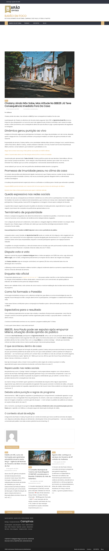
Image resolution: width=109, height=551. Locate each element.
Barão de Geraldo (25, 518)
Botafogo (7, 522)
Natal (9, 527)
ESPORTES (36, 23)
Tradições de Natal (23, 529)
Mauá (6, 527)
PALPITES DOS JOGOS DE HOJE (23, 541)
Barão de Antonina (15, 23)
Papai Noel (19, 527)
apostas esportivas (9, 518)
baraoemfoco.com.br (11, 470)
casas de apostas (17, 524)
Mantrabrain (27, 549)
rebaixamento (30, 527)
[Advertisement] (54, 38)
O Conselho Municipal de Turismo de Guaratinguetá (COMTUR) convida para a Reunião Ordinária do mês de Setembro (39, 474)
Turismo (26, 23)
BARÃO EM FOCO (15, 16)
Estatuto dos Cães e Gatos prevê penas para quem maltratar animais (25, 190)
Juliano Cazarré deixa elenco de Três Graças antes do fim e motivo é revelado (28, 154)
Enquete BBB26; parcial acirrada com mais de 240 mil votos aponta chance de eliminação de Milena (35, 186)
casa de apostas (8, 524)
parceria (24, 527)
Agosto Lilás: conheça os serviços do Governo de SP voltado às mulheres (62, 457)
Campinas (27, 521)
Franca (23, 524)
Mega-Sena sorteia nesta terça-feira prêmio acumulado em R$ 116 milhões (27, 151)
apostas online (17, 518)
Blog (44, 23)
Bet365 (31, 518)
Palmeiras (13, 527)
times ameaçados (14, 529)
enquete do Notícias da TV (30, 277)
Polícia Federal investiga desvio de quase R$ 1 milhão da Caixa (66, 512)
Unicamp (30, 529)
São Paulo (7, 529)
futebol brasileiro (29, 524)
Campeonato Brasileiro (14, 522)
